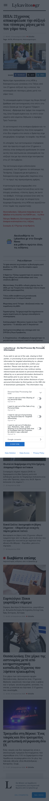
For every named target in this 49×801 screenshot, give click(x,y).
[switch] (39, 398)
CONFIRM (14, 444)
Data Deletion (10, 453)
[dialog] (24, 400)
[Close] (44, 348)
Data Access (24, 453)
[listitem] (24, 392)
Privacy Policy (38, 453)
